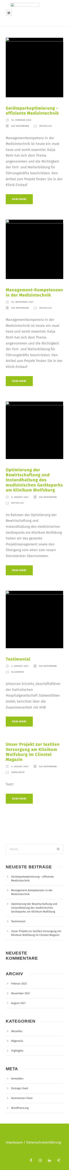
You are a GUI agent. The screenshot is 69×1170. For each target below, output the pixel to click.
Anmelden (17, 1078)
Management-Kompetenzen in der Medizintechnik (34, 292)
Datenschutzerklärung (43, 1142)
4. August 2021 (20, 666)
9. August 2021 (20, 497)
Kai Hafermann (20, 126)
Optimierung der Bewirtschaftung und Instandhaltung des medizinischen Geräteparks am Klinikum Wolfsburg (34, 480)
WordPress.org (20, 1108)
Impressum (15, 1142)
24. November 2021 (22, 302)
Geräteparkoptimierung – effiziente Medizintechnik (32, 111)
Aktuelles (45, 126)
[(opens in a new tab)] (34, 619)
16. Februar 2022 (21, 120)
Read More (19, 199)
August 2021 (18, 1003)
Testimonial (18, 659)
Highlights (18, 772)
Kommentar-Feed (21, 1098)
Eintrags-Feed (19, 1088)
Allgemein (17, 672)
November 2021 (20, 993)
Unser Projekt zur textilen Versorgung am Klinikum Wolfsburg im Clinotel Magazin (33, 752)
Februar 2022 (19, 983)
